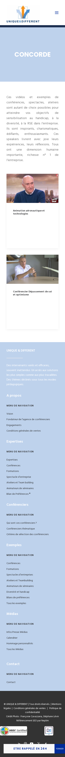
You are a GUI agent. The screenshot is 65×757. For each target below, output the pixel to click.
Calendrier (11, 638)
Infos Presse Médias (16, 632)
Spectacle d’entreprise (18, 477)
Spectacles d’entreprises (19, 575)
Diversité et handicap (17, 592)
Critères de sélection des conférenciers (27, 534)
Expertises (12, 460)
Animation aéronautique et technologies (29, 212)
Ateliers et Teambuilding (19, 581)
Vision (9, 414)
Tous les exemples (16, 603)
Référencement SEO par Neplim (32, 721)
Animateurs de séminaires (20, 488)
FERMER (60, 749)
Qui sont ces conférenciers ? (21, 523)
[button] (56, 12)
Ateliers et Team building (19, 483)
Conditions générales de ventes (23, 431)
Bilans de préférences (17, 598)
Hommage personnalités (19, 643)
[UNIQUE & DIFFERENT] (23, 12)
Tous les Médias (14, 649)
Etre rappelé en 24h (30, 748)
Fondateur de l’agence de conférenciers (28, 419)
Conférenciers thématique (20, 529)
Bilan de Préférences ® (18, 494)
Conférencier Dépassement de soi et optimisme (32, 293)
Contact (11, 682)
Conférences (13, 466)
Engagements (13, 425)
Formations (12, 471)
